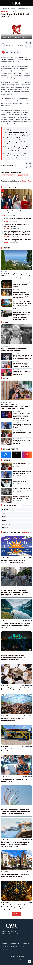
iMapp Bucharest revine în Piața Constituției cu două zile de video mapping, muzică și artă (18, 156)
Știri (8, 8)
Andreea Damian (27, 620)
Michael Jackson (23, 176)
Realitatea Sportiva (15, 943)
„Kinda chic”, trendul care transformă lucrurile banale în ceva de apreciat (15, 689)
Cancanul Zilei (5, 946)
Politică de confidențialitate (8, 934)
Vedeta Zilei (5, 949)
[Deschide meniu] (2, 3)
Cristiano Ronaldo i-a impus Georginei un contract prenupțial (22, 442)
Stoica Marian (28, 557)
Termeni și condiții (12, 931)
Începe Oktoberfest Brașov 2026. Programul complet (13, 719)
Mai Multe (16, 913)
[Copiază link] (26, 42)
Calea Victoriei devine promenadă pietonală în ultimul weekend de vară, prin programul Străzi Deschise (18, 141)
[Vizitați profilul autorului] (3, 44)
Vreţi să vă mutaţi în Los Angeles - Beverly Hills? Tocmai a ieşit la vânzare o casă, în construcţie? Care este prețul (16, 276)
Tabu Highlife (14, 946)
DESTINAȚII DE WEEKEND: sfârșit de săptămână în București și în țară (18, 134)
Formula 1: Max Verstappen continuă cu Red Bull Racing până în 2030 (22, 373)
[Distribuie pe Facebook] (30, 42)
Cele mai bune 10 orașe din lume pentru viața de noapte (21, 284)
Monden (6, 228)
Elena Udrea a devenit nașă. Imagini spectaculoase (22, 433)
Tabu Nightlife (22, 946)
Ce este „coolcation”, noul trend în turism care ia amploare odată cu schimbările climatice (17, 149)
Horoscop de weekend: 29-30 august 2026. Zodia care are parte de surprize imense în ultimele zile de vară (22, 305)
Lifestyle (13, 8)
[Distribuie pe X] (30, 46)
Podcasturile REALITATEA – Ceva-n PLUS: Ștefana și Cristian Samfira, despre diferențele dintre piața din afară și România (22, 294)
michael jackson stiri (8, 176)
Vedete (3, 215)
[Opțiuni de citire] (29, 961)
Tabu (13, 44)
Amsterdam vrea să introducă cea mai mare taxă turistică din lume (15, 875)
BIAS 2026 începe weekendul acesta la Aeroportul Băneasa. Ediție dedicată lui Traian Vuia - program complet (15, 812)
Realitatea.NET (5, 943)
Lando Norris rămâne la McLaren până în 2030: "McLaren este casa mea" (21, 364)
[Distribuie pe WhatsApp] (26, 46)
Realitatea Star (25, 943)
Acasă (4, 8)
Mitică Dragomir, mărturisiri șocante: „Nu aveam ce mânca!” (22, 425)
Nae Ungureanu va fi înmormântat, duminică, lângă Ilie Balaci (14, 349)
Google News (27, 181)
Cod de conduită (21, 934)
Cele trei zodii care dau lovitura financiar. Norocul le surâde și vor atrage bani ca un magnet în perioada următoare (16, 907)
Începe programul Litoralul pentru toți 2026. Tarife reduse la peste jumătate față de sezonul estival (15, 844)
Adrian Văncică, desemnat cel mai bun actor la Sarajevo (21, 481)
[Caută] (30, 3)
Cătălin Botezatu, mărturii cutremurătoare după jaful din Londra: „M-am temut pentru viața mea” (15, 406)
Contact (4, 931)
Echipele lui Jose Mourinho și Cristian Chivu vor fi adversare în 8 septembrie (22, 356)
